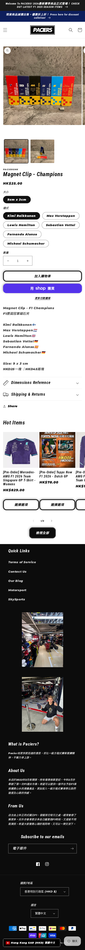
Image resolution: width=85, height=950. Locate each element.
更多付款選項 (42, 298)
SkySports (16, 599)
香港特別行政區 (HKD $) (41, 891)
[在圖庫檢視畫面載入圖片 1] (16, 151)
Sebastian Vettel (60, 225)
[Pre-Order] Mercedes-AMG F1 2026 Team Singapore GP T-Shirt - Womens (19, 478)
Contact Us (17, 571)
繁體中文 (40, 913)
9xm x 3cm (16, 199)
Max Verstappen (61, 216)
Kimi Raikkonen (21, 216)
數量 (6, 252)
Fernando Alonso (22, 234)
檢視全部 (42, 533)
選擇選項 (21, 505)
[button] (5, 30)
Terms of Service (22, 562)
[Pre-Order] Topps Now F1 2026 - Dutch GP (55, 474)
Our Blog (15, 581)
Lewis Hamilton (21, 225)
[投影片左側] (33, 520)
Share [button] (13, 406)
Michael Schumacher (26, 243)
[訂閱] (72, 848)
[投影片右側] (51, 520)
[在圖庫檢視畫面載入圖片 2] (42, 151)
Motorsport (17, 590)
